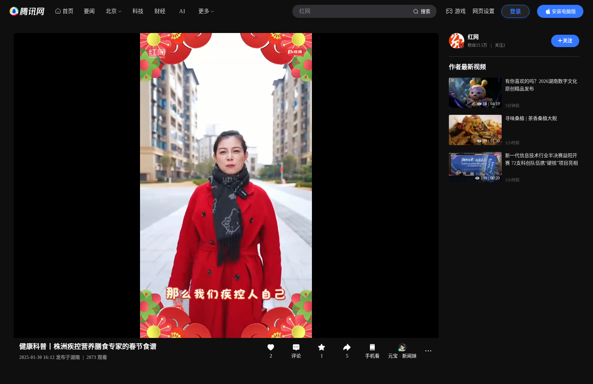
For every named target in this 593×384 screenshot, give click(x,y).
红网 (473, 37)
